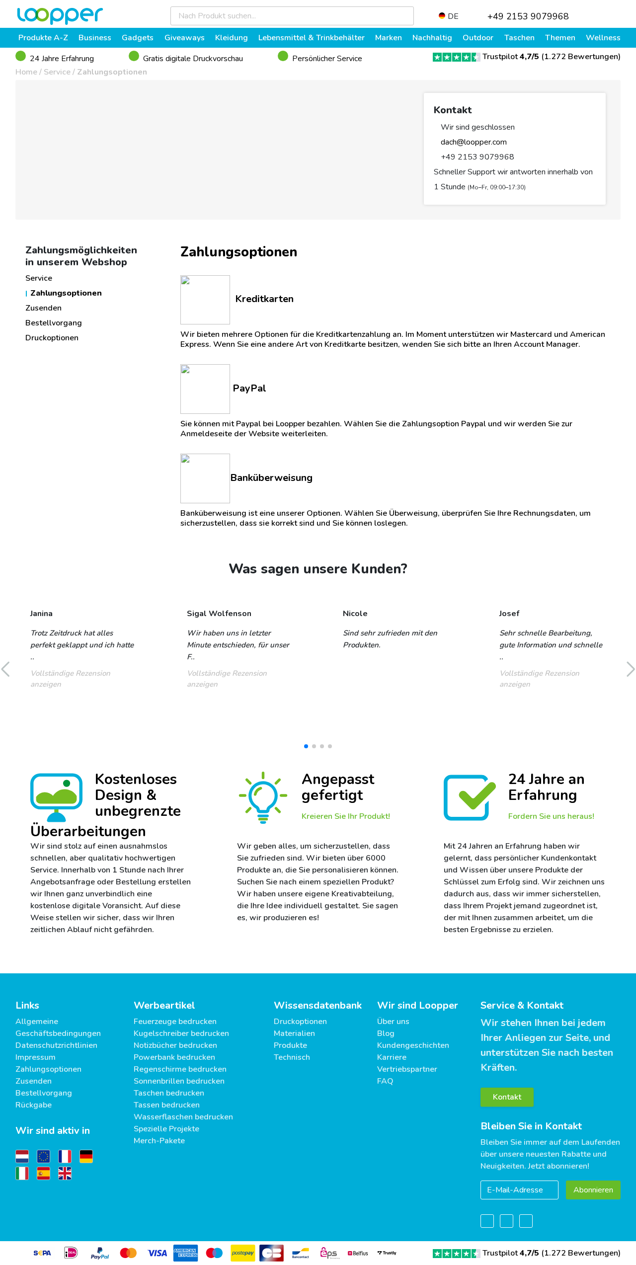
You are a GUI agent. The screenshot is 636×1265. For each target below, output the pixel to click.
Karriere (391, 1057)
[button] (306, 746)
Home (26, 72)
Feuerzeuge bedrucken (175, 1021)
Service (57, 72)
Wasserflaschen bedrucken (183, 1116)
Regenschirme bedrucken (180, 1069)
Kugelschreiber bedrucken (181, 1033)
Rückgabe (33, 1105)
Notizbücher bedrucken (175, 1045)
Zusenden (43, 308)
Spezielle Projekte (166, 1128)
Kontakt (507, 1097)
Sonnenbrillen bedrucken (179, 1081)
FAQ (385, 1081)
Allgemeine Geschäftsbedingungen (58, 1027)
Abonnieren (593, 1190)
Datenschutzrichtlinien (56, 1045)
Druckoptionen (52, 337)
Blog (386, 1033)
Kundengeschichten (413, 1045)
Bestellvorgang (53, 322)
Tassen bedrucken (167, 1105)
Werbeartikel (164, 1005)
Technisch (292, 1057)
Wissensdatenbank (318, 1005)
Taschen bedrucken (169, 1093)
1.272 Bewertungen (581, 56)
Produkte (290, 1045)
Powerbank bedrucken (174, 1057)
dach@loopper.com (473, 142)
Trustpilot (510, 56)
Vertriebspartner (407, 1069)
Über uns (393, 1021)
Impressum (35, 1057)
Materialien (294, 1033)
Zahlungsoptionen (112, 72)
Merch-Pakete (159, 1140)
